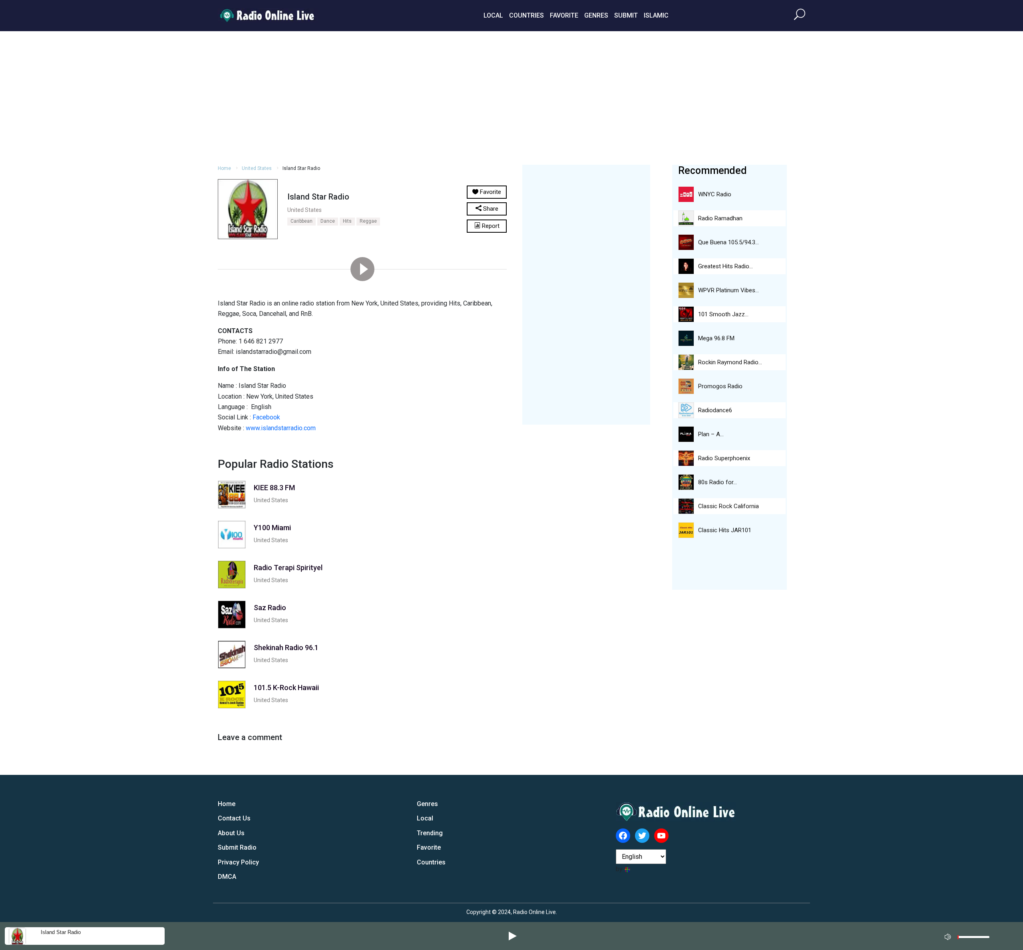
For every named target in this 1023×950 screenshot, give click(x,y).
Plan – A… (711, 434)
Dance (327, 221)
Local (493, 15)
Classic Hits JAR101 (724, 530)
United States (257, 168)
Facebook (266, 417)
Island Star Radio (61, 932)
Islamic (656, 15)
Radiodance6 (715, 410)
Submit (626, 15)
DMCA (227, 876)
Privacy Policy (238, 862)
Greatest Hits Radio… (725, 266)
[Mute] (949, 936)
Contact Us (234, 818)
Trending (430, 833)
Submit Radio (237, 847)
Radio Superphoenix (724, 458)
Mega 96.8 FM (716, 338)
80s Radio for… (717, 482)
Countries (526, 15)
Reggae (368, 221)
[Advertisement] (511, 97)
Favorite (564, 15)
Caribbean (301, 221)
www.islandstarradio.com (281, 428)
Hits (347, 221)
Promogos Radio (720, 386)
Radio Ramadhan (720, 218)
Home (224, 168)
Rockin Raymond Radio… (730, 362)
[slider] (973, 939)
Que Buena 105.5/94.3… (728, 242)
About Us (231, 833)
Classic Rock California (728, 506)
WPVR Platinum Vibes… (728, 290)
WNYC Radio (714, 194)
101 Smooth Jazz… (723, 314)
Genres (596, 15)
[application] (969, 936)
